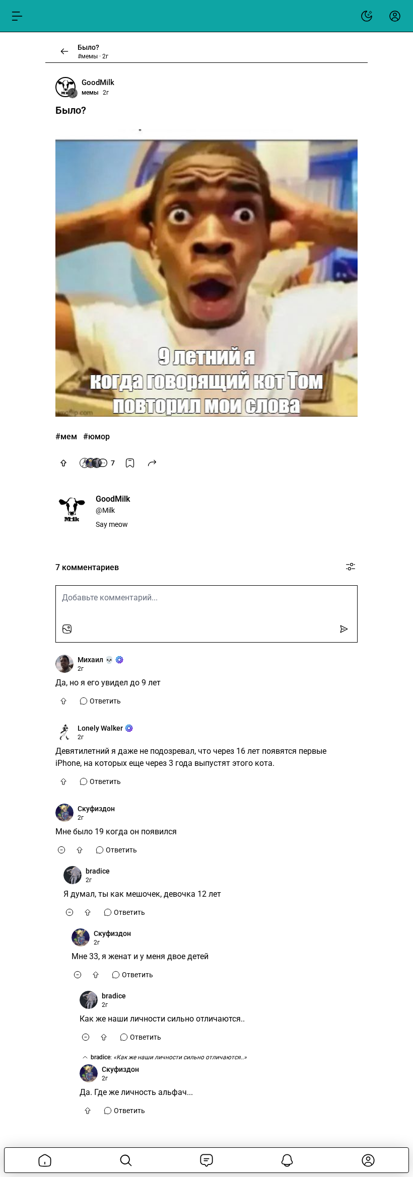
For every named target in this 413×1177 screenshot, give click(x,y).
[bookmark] (130, 463)
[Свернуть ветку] (61, 850)
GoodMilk (98, 82)
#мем (66, 436)
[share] (152, 463)
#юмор (96, 436)
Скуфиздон (96, 809)
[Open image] (206, 273)
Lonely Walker (100, 728)
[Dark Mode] (367, 16)
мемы (90, 92)
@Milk (105, 510)
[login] (395, 16)
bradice (98, 871)
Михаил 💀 (95, 660)
